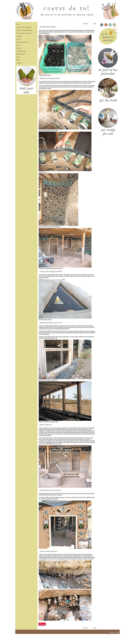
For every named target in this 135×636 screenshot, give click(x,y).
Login (117, 632)
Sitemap (112, 632)
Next (94, 23)
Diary (17, 45)
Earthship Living (21, 51)
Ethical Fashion (20, 54)
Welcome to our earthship (23, 27)
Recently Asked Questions (23, 33)
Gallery (18, 39)
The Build (19, 36)
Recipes (18, 48)
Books (18, 60)
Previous (85, 23)
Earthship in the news (22, 42)
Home (18, 24)
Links (17, 57)
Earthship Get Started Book (24, 30)
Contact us (19, 63)
